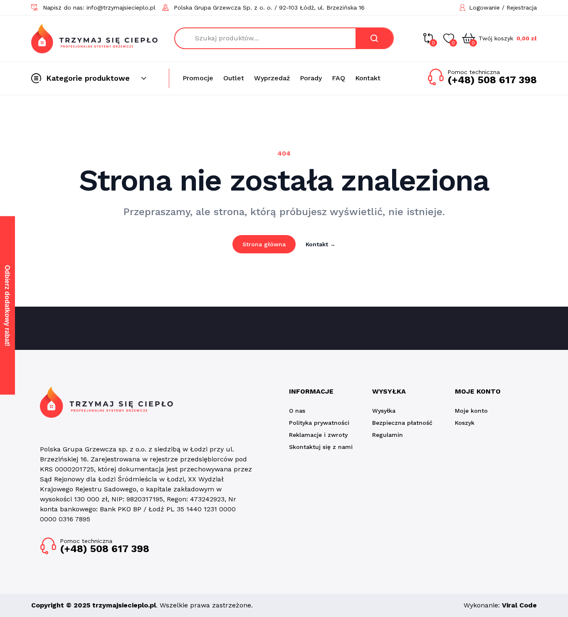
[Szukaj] (374, 38)
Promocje (198, 78)
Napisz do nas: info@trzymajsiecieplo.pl (99, 7)
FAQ (338, 78)
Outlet (233, 78)
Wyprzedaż (272, 78)
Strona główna (264, 244)
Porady (311, 78)
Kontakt (367, 78)
